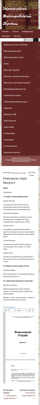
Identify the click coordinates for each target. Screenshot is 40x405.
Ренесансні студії (18, 173)
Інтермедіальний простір (15, 89)
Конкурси (6, 36)
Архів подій (9, 127)
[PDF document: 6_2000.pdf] (19, 346)
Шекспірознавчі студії (13, 57)
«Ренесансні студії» (12, 95)
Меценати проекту (12, 152)
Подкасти (8, 108)
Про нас (17, 36)
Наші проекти (10, 121)
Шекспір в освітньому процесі (17, 82)
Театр (6, 63)
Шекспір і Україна (11, 70)
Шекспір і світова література (16, 76)
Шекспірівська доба (12, 51)
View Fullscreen (9, 307)
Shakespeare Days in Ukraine (16, 44)
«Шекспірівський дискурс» (16, 101)
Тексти (15, 31)
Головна (5, 31)
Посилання (9, 140)
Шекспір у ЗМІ (10, 114)
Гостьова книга (10, 146)
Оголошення (9, 133)
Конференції (27, 31)
